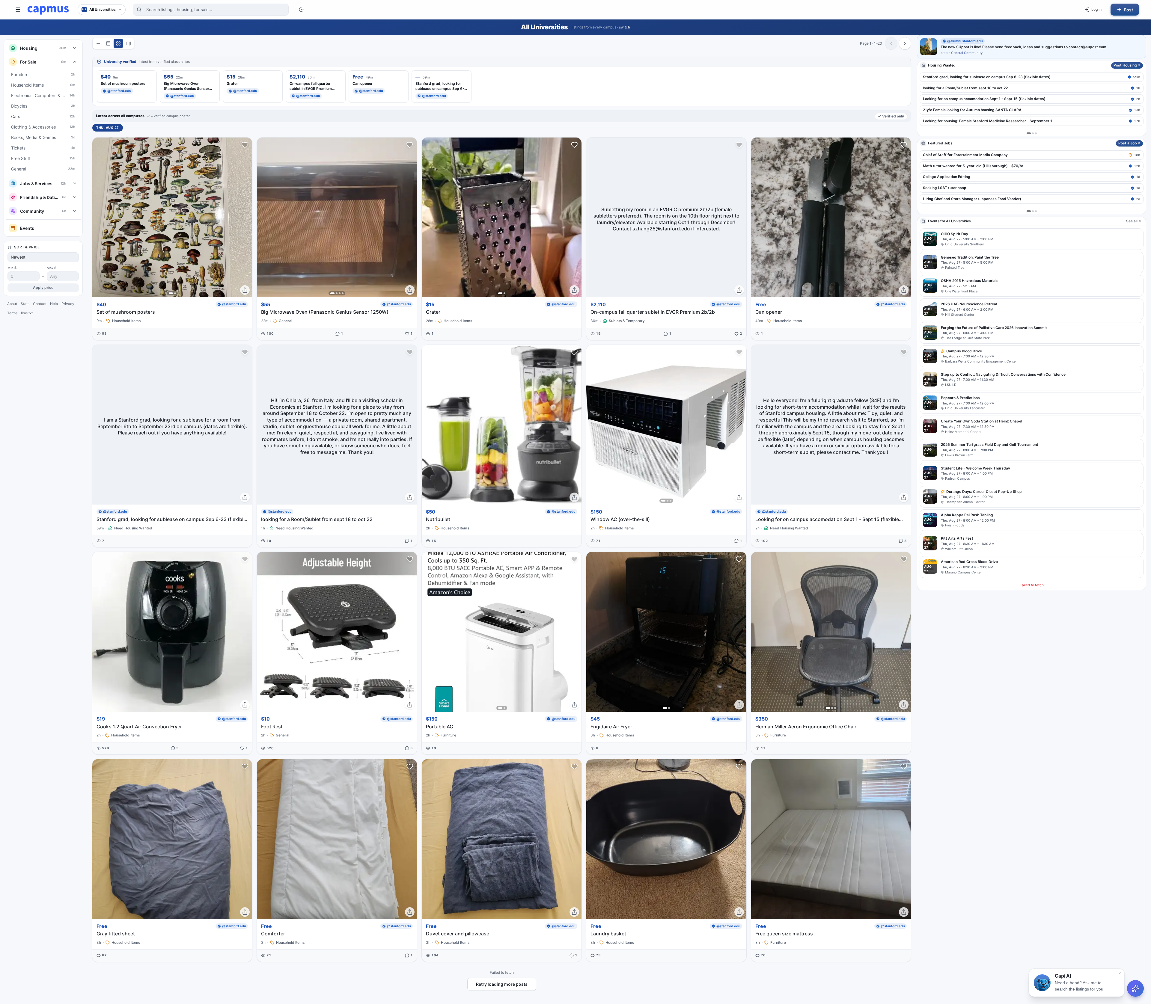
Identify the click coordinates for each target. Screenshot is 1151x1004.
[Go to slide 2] (175, 293)
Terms (12, 313)
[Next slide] (245, 217)
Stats (25, 303)
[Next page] (905, 43)
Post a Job (1127, 143)
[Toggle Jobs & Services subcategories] (75, 183)
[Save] (245, 145)
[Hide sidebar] (18, 10)
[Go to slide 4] (343, 293)
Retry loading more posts (502, 984)
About (12, 303)
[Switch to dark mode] (301, 9)
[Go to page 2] (1033, 133)
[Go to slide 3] (340, 293)
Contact (39, 303)
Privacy (67, 303)
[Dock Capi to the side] (1142, 982)
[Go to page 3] (1036, 133)
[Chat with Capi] (1135, 988)
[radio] (98, 43)
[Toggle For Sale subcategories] (75, 61)
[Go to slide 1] (171, 293)
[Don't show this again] (1120, 973)
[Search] (139, 9)
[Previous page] (891, 43)
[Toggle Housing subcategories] (75, 48)
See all (1132, 221)
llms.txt (27, 313)
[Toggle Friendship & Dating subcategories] (75, 197)
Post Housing (1125, 65)
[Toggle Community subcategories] (75, 211)
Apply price (43, 287)
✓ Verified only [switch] (891, 116)
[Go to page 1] (1029, 133)
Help (54, 303)
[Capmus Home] (48, 10)
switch (624, 27)
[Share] (245, 290)
